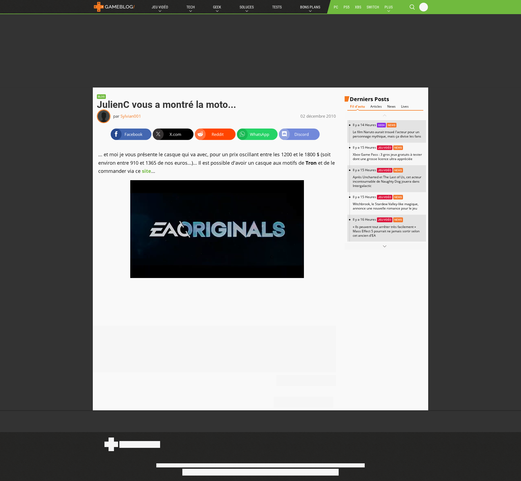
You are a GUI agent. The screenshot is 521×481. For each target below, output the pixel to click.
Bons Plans (310, 7)
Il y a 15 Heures (387, 153)
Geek (217, 7)
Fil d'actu (357, 106)
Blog (101, 96)
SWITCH (373, 7)
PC (336, 7)
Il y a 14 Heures (387, 131)
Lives (405, 106)
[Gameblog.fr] (114, 7)
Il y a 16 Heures (386, 227)
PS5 (347, 7)
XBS (358, 7)
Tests (277, 7)
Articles (376, 106)
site (146, 171)
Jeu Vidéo (160, 7)
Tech (190, 7)
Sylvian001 (130, 116)
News (391, 106)
